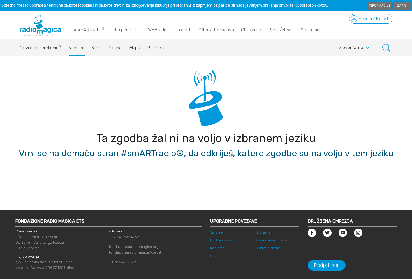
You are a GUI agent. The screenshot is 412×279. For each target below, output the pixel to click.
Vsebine (77, 47)
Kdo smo (217, 248)
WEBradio (158, 29)
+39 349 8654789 (124, 237)
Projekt (114, 47)
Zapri (401, 6)
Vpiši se (216, 232)
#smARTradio (89, 29)
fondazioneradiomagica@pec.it (135, 252)
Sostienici (310, 29)
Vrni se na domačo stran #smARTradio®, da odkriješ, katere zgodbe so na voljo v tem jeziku (206, 153)
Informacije (379, 6)
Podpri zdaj (326, 265)
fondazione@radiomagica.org (134, 247)
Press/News (281, 29)
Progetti (183, 29)
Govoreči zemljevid (41, 47)
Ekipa (134, 47)
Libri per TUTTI (126, 29)
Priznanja (262, 232)
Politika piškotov (268, 248)
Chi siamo (251, 29)
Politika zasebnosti (270, 240)
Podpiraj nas (220, 240)
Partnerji (155, 47)
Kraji (96, 47)
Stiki (213, 256)
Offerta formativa (216, 29)
